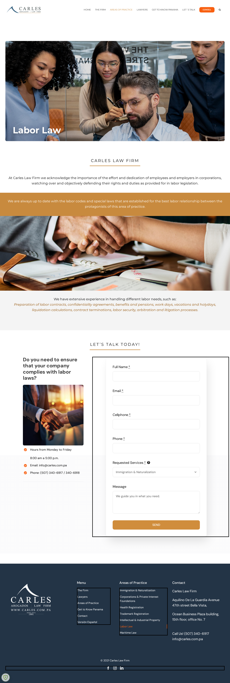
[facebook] (108, 668)
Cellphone (122, 415)
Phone (119, 439)
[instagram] (115, 668)
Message (119, 486)
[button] (220, 9)
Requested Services (129, 462)
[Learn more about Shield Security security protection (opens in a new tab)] (5, 677)
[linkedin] (121, 668)
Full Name (121, 367)
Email (118, 391)
